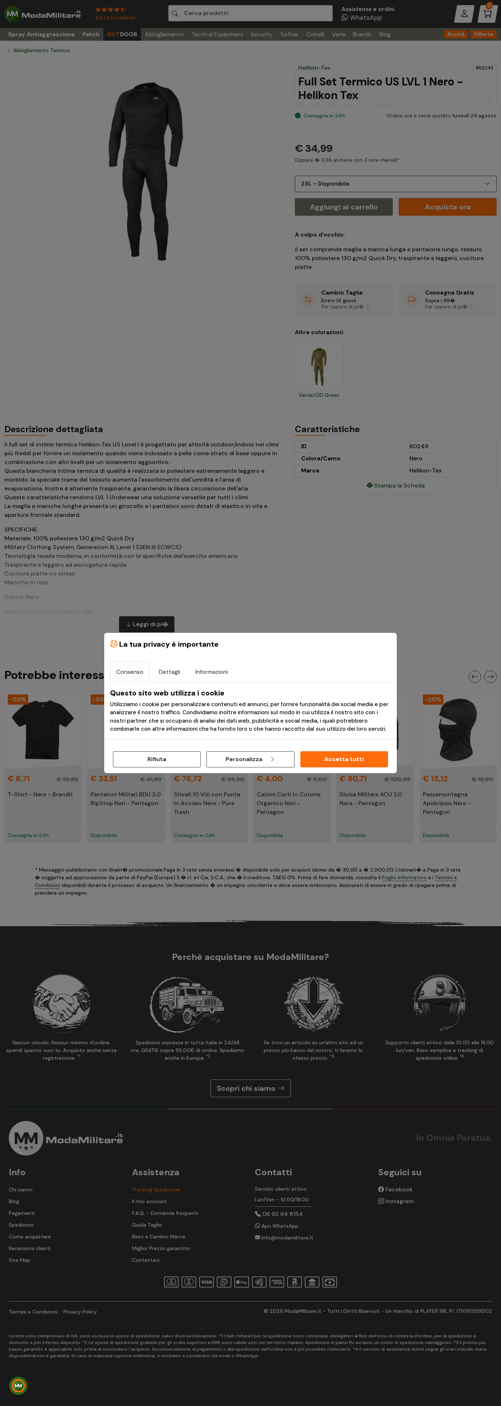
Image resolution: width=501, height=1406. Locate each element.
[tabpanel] (250, 711)
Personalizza (245, 759)
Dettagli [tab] (169, 672)
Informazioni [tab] (211, 672)
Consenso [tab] (129, 672)
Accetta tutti (344, 759)
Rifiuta (156, 759)
